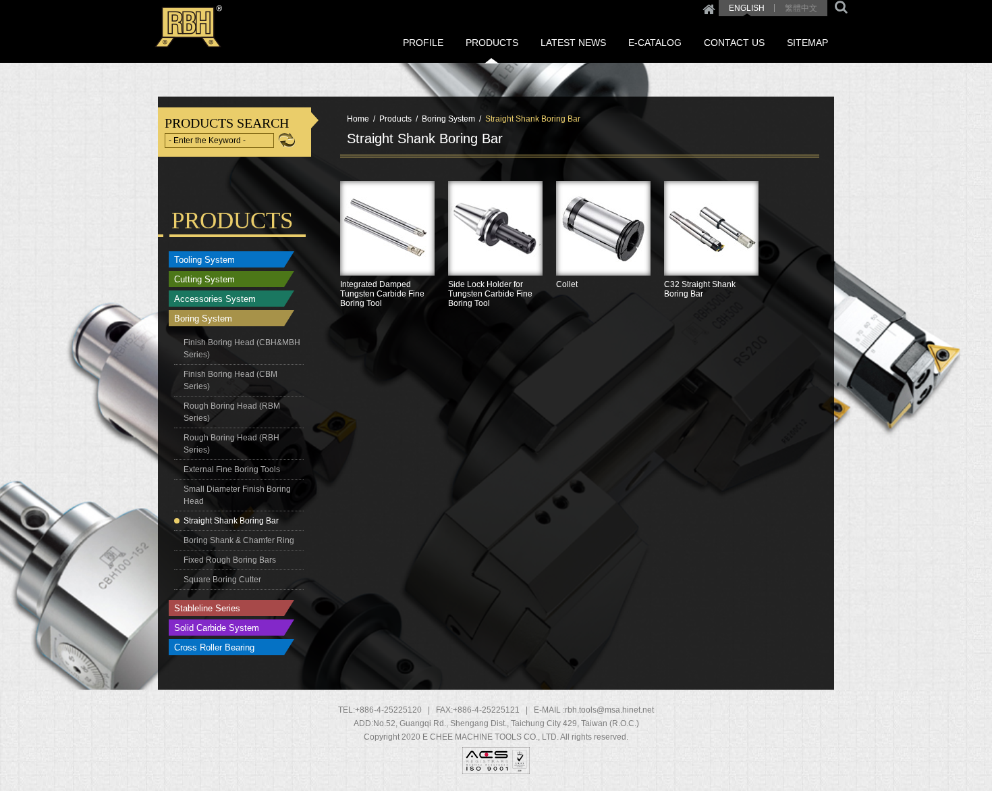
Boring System (203, 318)
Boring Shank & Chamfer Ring (239, 540)
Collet (603, 269)
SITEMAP (807, 42)
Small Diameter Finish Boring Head (237, 495)
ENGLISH (747, 8)
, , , (506, 723)
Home (708, 8)
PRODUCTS (492, 42)
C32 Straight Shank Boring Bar (711, 269)
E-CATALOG (655, 42)
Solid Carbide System (216, 628)
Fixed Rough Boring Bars (230, 560)
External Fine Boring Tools (232, 469)
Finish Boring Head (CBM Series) (230, 380)
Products (395, 119)
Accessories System (215, 299)
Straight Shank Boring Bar (231, 521)
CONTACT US (734, 42)
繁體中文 (801, 8)
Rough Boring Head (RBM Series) (232, 412)
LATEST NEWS (573, 42)
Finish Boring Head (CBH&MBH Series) (242, 348)
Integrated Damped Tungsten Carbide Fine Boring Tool (387, 269)
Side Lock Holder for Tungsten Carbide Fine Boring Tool (495, 269)
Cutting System (204, 279)
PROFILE (423, 42)
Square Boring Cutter (222, 579)
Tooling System (204, 260)
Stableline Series (207, 608)
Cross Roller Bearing (214, 647)
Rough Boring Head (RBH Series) (231, 444)
